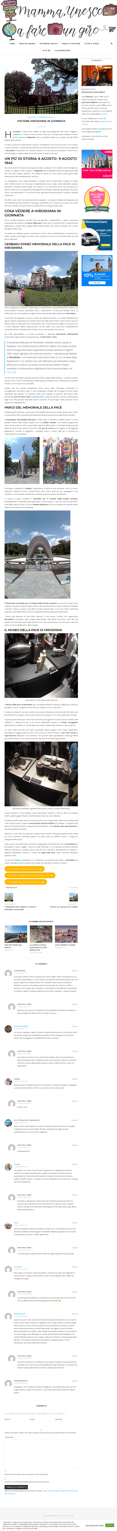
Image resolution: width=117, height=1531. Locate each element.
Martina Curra (12, 887)
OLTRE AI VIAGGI (92, 43)
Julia (16, 1223)
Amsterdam (38, 397)
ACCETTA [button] (110, 1525)
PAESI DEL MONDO (27, 43)
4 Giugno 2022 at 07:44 (21, 1122)
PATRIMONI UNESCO (49, 43)
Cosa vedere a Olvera (65, 945)
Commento (9, 1437)
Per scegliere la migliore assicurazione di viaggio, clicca (30, 875)
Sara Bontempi (21, 1026)
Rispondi (75, 971)
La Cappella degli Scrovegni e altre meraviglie (38, 947)
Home (12, 43)
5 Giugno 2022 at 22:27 (21, 1225)
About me (70, 1516)
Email (32, 1419)
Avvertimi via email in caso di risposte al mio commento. (26, 1474)
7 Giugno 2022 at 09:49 (24, 1053)
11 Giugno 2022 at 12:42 (21, 1269)
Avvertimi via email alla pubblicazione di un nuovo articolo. (27, 1482)
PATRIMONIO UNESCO (46, 117)
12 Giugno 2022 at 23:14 (21, 1316)
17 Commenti (73, 887)
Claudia (18, 1267)
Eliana (17, 1164)
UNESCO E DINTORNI (71, 43)
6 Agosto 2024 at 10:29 (20, 1383)
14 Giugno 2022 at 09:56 (24, 1294)
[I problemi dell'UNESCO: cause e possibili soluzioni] (9, 897)
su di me (104, 114)
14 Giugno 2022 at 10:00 (24, 1358)
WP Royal (56, 1516)
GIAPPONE (32, 117)
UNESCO (11, 372)
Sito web (58, 1419)
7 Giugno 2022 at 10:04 (24, 1197)
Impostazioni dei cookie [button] (95, 1525)
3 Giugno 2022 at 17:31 (24, 1006)
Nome (8, 1419)
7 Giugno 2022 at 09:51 (24, 1147)
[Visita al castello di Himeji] (73, 897)
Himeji (17, 860)
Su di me (47, 50)
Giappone (17, 134)
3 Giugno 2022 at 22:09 (21, 1081)
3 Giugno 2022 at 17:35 (21, 1028)
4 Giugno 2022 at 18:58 (21, 1166)
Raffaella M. (20, 1314)
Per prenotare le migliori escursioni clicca (24, 869)
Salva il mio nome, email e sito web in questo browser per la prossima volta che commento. (40, 1432)
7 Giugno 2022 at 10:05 (24, 1250)
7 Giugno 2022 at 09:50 (24, 1103)
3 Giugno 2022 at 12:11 (21, 973)
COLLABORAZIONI (62, 50)
